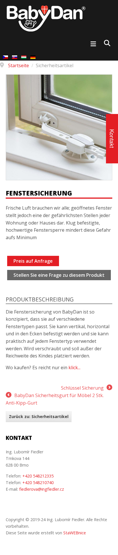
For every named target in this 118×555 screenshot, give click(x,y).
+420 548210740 (38, 482)
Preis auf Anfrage (33, 261)
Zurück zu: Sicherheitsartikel (38, 416)
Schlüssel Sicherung (82, 388)
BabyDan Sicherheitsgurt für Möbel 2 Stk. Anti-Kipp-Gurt (55, 399)
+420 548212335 (38, 476)
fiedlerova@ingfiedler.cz (41, 489)
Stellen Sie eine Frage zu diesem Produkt (59, 275)
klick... (74, 367)
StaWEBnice (74, 532)
